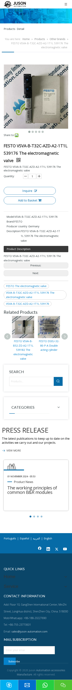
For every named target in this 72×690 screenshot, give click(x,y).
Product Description (18, 249)
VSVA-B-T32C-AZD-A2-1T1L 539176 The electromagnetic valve (30, 295)
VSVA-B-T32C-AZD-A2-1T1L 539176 (27, 303)
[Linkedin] (48, 549)
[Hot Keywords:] (58, 381)
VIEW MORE (13, 450)
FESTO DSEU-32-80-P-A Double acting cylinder (49, 345)
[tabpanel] (36, 485)
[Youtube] (65, 549)
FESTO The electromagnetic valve (26, 286)
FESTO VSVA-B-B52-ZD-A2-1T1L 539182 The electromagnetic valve (23, 349)
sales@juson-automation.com (29, 631)
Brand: (10, 221)
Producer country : (17, 226)
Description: (13, 231)
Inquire (27, 191)
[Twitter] (57, 549)
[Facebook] (40, 549)
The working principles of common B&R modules (32, 490)
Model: (10, 216)
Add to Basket (27, 200)
